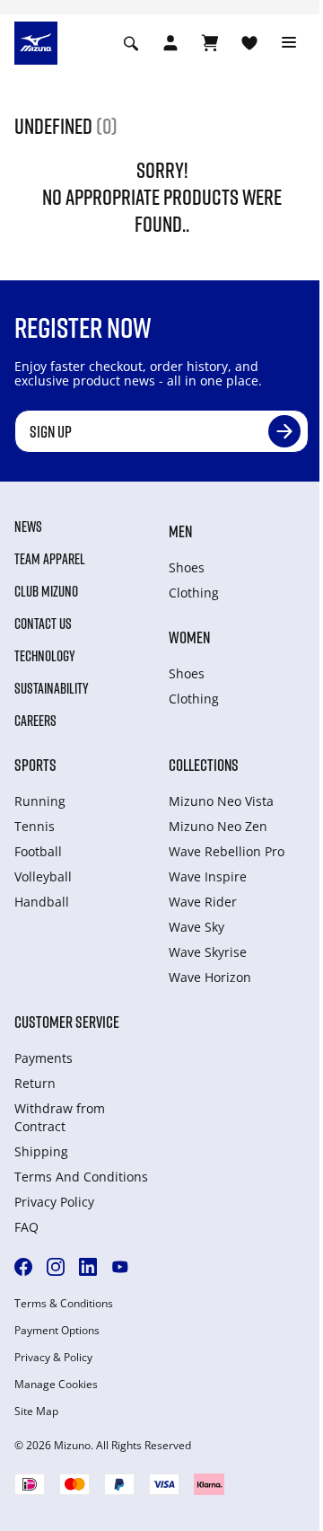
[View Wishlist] (249, 43)
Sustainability (51, 688)
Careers (35, 721)
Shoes (187, 567)
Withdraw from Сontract (59, 1117)
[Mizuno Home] (35, 41)
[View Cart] (210, 43)
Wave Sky (196, 926)
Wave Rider (203, 901)
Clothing (194, 592)
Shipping (41, 1151)
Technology (44, 656)
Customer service (66, 1021)
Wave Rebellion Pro (226, 851)
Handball (41, 901)
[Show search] (131, 43)
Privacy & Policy (53, 1357)
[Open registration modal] (170, 43)
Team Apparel (49, 559)
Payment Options (57, 1330)
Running (39, 801)
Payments (43, 1057)
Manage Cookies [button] (56, 1384)
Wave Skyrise (208, 951)
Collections (204, 764)
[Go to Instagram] (56, 1267)
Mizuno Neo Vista (221, 801)
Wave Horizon (210, 977)
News (28, 526)
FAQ (26, 1226)
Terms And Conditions (81, 1176)
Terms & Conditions (63, 1303)
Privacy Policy (54, 1201)
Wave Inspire (208, 876)
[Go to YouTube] (120, 1267)
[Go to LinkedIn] (88, 1267)
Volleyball (43, 876)
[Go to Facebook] (23, 1267)
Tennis (34, 826)
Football (38, 851)
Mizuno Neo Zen (218, 826)
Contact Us (43, 624)
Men (180, 531)
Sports (35, 764)
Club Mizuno (46, 591)
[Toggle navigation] (289, 43)
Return (35, 1083)
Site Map (36, 1411)
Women (189, 637)
